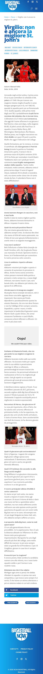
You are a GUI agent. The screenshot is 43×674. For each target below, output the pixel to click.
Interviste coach (30, 47)
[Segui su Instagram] (32, 2)
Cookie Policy (21, 652)
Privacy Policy (27, 649)
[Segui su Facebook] (28, 2)
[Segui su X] (37, 2)
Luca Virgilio (24, 50)
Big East (8, 47)
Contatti (14, 649)
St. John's (14, 53)
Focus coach (17, 47)
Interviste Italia (11, 50)
